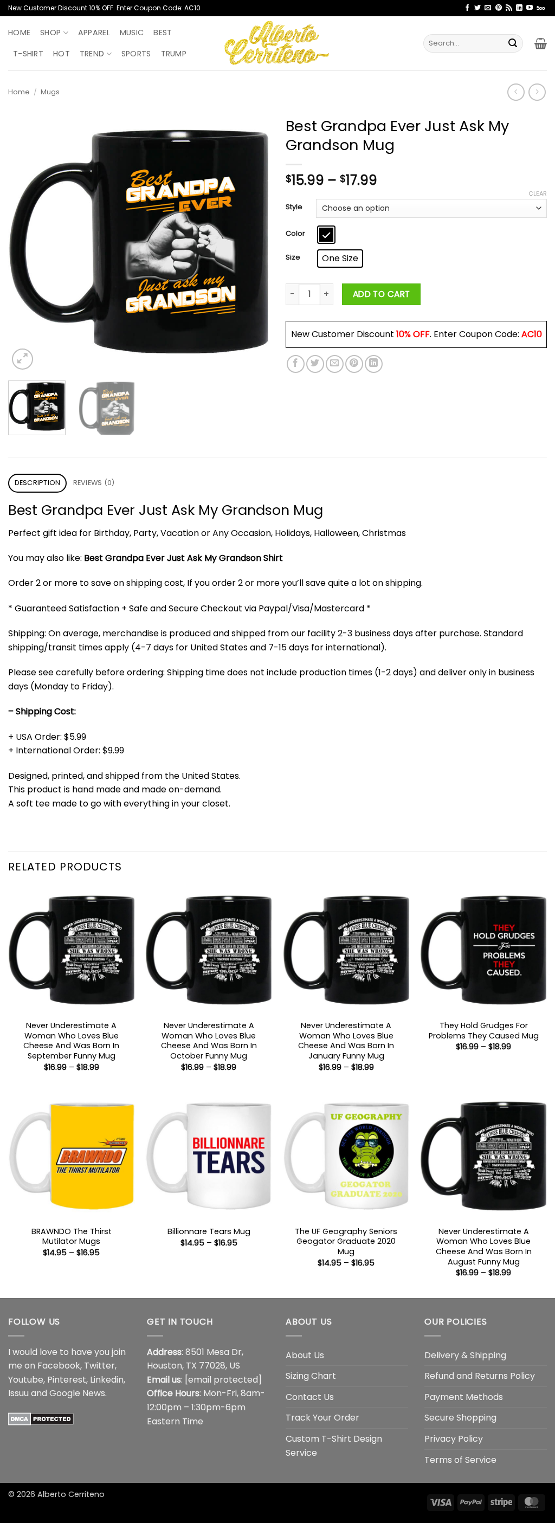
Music (132, 32)
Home (19, 32)
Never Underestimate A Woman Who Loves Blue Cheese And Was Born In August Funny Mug (484, 1247)
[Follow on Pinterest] (498, 8)
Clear (537, 193)
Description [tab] (38, 482)
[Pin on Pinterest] (354, 364)
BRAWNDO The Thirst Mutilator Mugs (71, 1237)
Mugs (50, 91)
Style (294, 207)
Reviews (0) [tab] (94, 482)
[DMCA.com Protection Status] (41, 1418)
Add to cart (381, 294)
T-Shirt (28, 53)
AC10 (531, 334)
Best (162, 32)
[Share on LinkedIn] (374, 364)
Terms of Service (460, 1460)
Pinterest (66, 1379)
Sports (136, 53)
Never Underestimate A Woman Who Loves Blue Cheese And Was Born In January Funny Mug (346, 1041)
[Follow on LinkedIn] (519, 8)
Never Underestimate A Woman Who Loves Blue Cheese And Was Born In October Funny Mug (209, 1041)
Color (295, 233)
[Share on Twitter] (315, 364)
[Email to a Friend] (335, 364)
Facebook (58, 1365)
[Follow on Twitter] (477, 8)
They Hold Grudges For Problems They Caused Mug (484, 1031)
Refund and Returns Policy (479, 1376)
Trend (92, 53)
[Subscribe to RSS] (509, 8)
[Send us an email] (488, 8)
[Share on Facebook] (296, 364)
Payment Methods (463, 1397)
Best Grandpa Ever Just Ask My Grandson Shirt (183, 558)
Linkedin (107, 1379)
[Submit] (513, 43)
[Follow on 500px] (541, 8)
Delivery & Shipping (465, 1355)
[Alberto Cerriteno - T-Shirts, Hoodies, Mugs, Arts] (277, 43)
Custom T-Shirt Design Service (334, 1445)
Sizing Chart (311, 1376)
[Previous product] (536, 91)
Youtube (25, 1379)
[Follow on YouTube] (529, 8)
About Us (305, 1355)
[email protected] (223, 1379)
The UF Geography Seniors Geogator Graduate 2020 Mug (346, 1242)
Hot (61, 53)
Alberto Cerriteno (71, 1494)
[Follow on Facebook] (467, 8)
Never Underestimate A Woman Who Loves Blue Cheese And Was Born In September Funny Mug (71, 1041)
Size (293, 257)
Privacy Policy (453, 1438)
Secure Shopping (460, 1417)
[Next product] (515, 91)
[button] (540, 43)
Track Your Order (322, 1417)
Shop (50, 32)
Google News (77, 1393)
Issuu (18, 1393)
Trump (173, 53)
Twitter (99, 1365)
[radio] (326, 235)
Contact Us (310, 1397)
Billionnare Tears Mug (208, 1232)
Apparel (94, 32)
